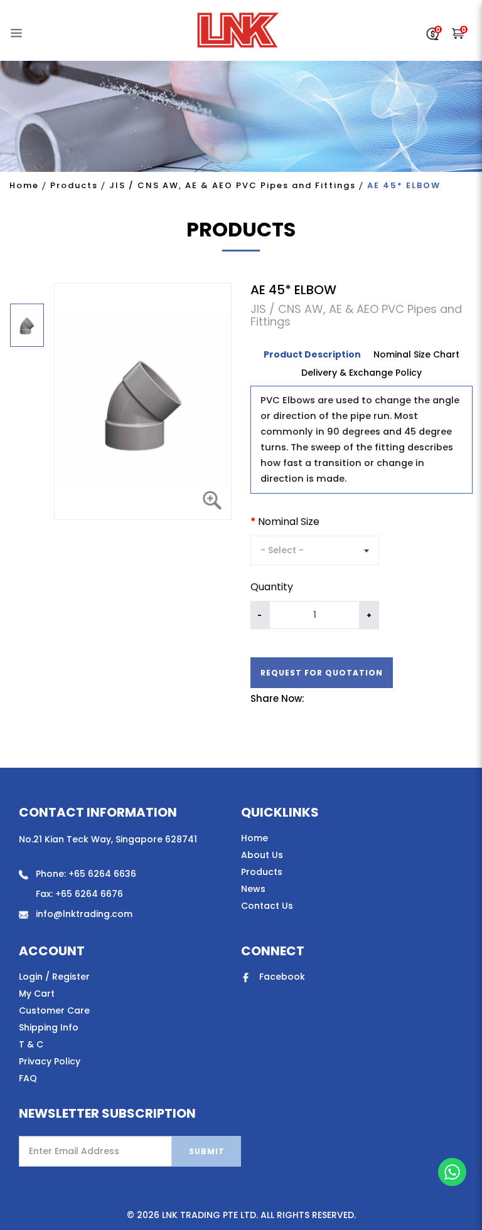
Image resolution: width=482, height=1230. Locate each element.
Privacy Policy (49, 1061)
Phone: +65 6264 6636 (86, 873)
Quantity (271, 587)
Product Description (312, 354)
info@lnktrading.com (84, 914)
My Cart (37, 993)
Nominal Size (288, 522)
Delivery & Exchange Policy (361, 372)
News (253, 889)
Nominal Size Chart (416, 354)
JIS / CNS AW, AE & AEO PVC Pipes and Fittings (232, 185)
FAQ (28, 1078)
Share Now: (277, 698)
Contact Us (267, 905)
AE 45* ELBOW (404, 185)
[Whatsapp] (452, 1172)
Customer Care (54, 1010)
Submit (207, 1151)
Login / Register (54, 976)
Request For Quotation (321, 672)
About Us (262, 855)
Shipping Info (48, 1027)
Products (74, 185)
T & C (31, 1044)
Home (24, 185)
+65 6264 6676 (89, 894)
